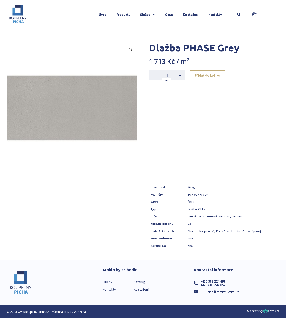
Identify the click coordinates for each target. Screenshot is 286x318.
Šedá (191, 202)
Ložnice (236, 231)
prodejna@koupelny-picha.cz (221, 291)
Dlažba (192, 209)
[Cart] (254, 14)
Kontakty (215, 14)
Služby (145, 14)
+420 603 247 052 (212, 285)
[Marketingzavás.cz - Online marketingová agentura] (263, 312)
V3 (189, 224)
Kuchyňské (223, 231)
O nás (169, 14)
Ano (190, 238)
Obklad (202, 209)
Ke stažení (191, 14)
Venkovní (237, 216)
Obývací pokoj (251, 231)
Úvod (103, 14)
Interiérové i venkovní (216, 216)
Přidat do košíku (207, 75)
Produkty (123, 14)
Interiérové (195, 216)
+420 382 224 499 (212, 281)
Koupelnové (206, 231)
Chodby (193, 231)
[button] (239, 14)
